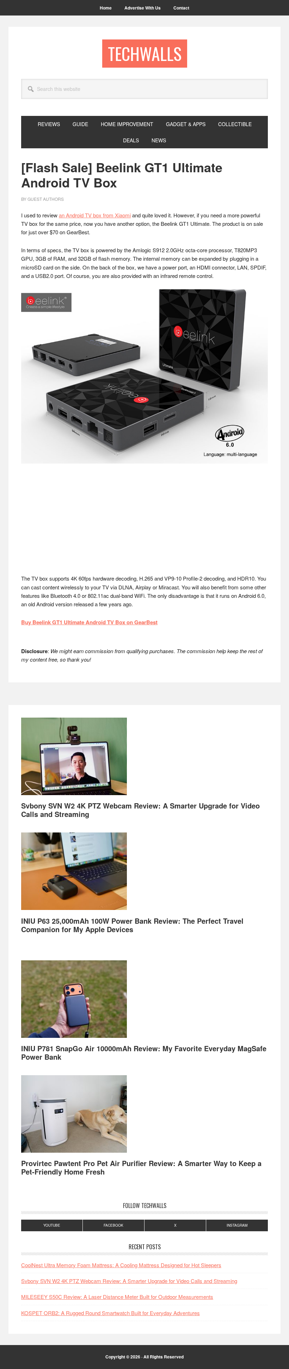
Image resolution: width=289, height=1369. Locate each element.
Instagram (237, 1225)
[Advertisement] (144, 522)
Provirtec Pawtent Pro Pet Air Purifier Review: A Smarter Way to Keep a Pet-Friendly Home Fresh (141, 1167)
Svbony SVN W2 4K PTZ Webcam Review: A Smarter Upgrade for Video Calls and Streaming (140, 809)
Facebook (113, 1225)
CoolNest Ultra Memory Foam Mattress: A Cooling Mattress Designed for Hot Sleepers (121, 1265)
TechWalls (145, 53)
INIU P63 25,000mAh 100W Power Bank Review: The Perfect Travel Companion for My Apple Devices (132, 925)
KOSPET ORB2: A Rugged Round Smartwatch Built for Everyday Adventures (110, 1313)
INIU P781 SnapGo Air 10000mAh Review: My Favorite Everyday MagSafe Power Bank (143, 1052)
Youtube (51, 1225)
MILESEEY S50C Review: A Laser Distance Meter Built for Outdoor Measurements (117, 1296)
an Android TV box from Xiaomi (95, 215)
